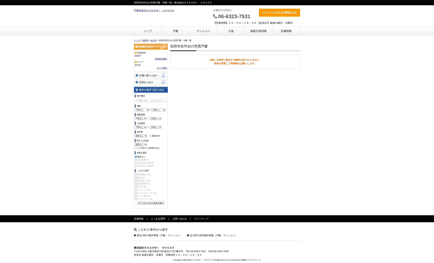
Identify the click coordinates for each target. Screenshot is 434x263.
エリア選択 (162, 68)
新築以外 (156, 136)
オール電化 (144, 196)
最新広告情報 (258, 31)
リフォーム (144, 190)
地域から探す (151, 47)
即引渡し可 (144, 180)
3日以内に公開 (145, 163)
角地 (140, 177)
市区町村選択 (161, 59)
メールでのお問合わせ (281, 12)
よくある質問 (158, 218)
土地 (231, 31)
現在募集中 (144, 184)
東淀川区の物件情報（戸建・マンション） (159, 235)
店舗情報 (286, 31)
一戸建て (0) (141, 100)
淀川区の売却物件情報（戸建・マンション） (213, 235)
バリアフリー (145, 199)
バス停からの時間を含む (148, 148)
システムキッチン (147, 193)
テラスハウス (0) (157, 100)
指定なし (141, 157)
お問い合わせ (180, 218)
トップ (148, 31)
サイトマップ (201, 218)
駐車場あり (144, 174)
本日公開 (143, 160)
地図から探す (151, 82)
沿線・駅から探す (151, 75)
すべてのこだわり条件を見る (150, 203)
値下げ (141, 187)
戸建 (175, 31)
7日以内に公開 (145, 166)
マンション (203, 31)
